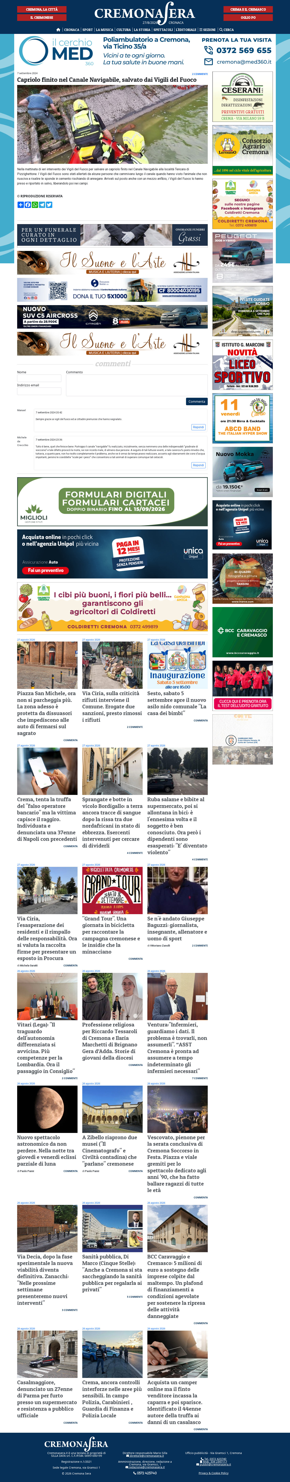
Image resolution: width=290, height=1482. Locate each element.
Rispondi (198, 427)
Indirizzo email (28, 385)
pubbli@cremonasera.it (215, 1464)
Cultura (123, 30)
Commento (74, 372)
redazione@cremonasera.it (146, 1467)
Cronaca (71, 30)
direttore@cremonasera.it (146, 1456)
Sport (87, 30)
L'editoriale (186, 30)
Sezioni (209, 30)
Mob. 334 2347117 (214, 1461)
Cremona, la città (42, 9)
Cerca (228, 30)
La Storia (142, 30)
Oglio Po (248, 17)
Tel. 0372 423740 (215, 1459)
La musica (104, 30)
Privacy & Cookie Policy (213, 1473)
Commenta (197, 401)
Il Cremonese (42, 17)
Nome (21, 372)
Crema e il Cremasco (248, 9)
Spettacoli (163, 30)
